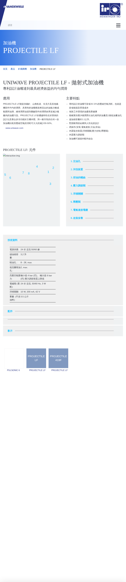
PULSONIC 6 (13, 370)
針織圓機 (22, 69)
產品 (13, 69)
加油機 (33, 69)
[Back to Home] (111, 10)
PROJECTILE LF (37, 370)
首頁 (5, 69)
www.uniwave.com (14, 128)
